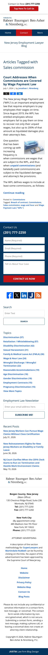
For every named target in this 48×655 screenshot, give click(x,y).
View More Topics (12, 391)
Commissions (19, 199)
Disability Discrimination (18, 345)
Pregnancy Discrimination (19, 386)
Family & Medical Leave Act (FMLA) (23, 354)
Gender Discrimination (17, 378)
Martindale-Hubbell (15, 550)
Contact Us (24, 591)
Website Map (24, 587)
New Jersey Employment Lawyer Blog (24, 21)
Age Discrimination (15, 374)
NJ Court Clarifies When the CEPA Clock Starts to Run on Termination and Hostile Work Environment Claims (23, 462)
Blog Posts (24, 596)
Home (8, 32)
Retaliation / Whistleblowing (20, 341)
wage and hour (27, 205)
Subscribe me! (24, 414)
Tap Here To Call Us (24, 8)
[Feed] (38, 295)
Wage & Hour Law (14, 358)
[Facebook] (10, 295)
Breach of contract (19, 202)
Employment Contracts (17, 382)
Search (24, 321)
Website (24, 572)
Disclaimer (24, 577)
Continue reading (13, 192)
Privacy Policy (24, 582)
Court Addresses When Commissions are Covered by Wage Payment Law (22, 80)
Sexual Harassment (15, 349)
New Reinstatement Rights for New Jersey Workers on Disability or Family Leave (23, 446)
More (40, 32)
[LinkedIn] (24, 295)
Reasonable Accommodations (21, 370)
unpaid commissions (22, 165)
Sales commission (11, 205)
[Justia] (31, 295)
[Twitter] (17, 295)
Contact (24, 32)
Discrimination (13, 337)
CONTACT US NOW (24, 278)
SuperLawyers (30, 547)
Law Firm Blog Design (24, 651)
